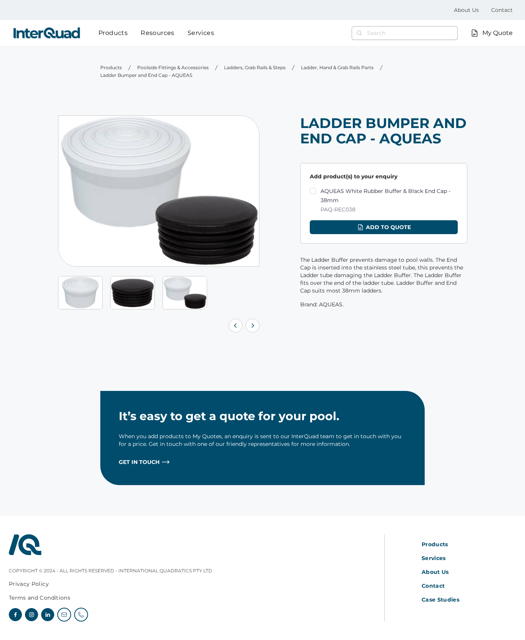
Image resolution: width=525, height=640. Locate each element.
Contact (502, 10)
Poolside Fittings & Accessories (173, 67)
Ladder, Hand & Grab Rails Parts (337, 67)
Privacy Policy (29, 583)
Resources (157, 33)
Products (113, 33)
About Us (466, 10)
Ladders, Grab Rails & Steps (255, 67)
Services (201, 33)
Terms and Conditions (39, 597)
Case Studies (440, 599)
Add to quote (388, 227)
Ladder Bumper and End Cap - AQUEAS (146, 75)
